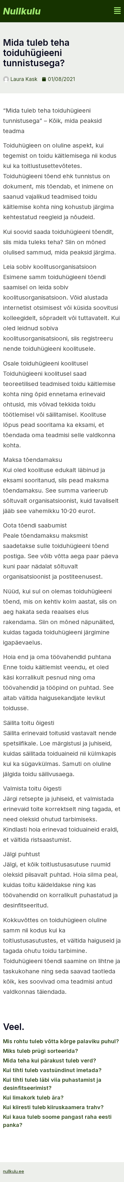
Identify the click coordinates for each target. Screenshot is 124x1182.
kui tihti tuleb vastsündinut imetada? (52, 1070)
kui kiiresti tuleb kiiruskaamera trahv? (53, 1107)
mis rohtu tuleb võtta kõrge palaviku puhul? (61, 1041)
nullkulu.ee (13, 1171)
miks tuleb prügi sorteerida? (40, 1051)
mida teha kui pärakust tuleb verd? (49, 1060)
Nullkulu (22, 11)
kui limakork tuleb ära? (33, 1097)
